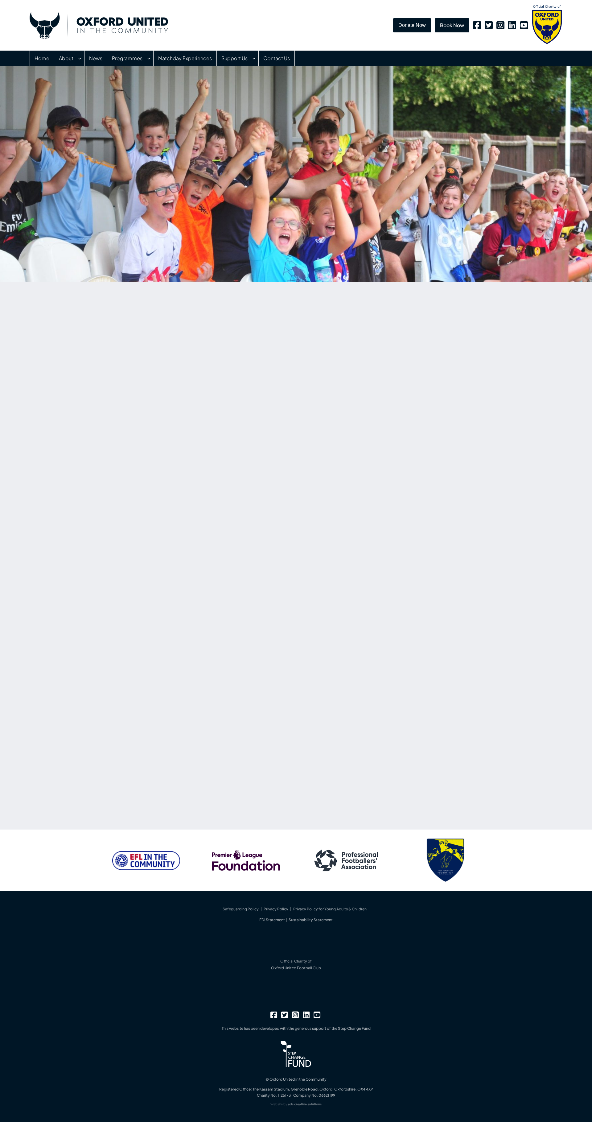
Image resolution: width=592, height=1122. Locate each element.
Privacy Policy (276, 909)
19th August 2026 (363, 365)
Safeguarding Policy (241, 909)
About (66, 58)
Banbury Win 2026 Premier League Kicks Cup (406, 404)
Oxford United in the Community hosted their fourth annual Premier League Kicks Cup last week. (404, 425)
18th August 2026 (363, 413)
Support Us (234, 58)
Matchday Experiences (185, 58)
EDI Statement (272, 919)
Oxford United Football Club (296, 968)
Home (42, 58)
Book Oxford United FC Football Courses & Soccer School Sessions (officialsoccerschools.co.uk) (217, 776)
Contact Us (276, 58)
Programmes (127, 58)
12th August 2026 (363, 470)
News (95, 58)
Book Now (452, 25)
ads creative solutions (305, 1104)
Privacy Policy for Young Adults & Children (330, 909)
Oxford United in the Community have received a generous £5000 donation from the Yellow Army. (405, 481)
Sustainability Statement (311, 919)
